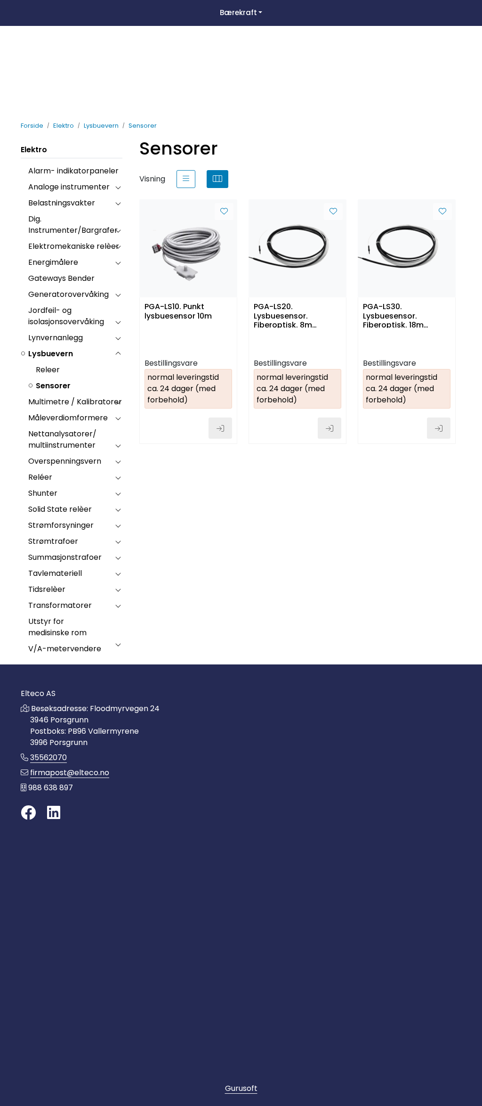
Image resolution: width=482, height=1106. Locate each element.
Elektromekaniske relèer (73, 246)
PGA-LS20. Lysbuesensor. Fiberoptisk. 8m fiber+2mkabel (283, 315)
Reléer (40, 477)
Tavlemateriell (55, 573)
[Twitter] (28, 813)
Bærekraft (238, 12)
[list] (186, 179)
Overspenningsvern (64, 461)
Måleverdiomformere (68, 417)
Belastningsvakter (61, 202)
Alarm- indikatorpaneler (73, 170)
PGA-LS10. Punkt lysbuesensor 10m (178, 311)
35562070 (48, 757)
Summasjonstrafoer (65, 557)
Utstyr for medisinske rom (57, 627)
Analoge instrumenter (69, 186)
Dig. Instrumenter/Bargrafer (73, 224)
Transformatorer (60, 605)
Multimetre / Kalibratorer (75, 401)
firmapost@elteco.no (69, 772)
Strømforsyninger (61, 525)
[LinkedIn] (53, 813)
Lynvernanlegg (55, 337)
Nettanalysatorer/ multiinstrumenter (62, 439)
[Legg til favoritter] (224, 211)
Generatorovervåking (68, 294)
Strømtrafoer (53, 541)
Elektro (34, 149)
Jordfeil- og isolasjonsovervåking (66, 316)
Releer (48, 369)
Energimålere (53, 262)
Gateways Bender (61, 278)
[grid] (217, 179)
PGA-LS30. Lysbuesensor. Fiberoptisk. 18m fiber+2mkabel (393, 315)
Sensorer (53, 385)
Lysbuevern (50, 353)
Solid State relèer (60, 509)
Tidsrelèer (46, 589)
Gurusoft (241, 1088)
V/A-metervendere (64, 648)
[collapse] (117, 187)
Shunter (42, 493)
